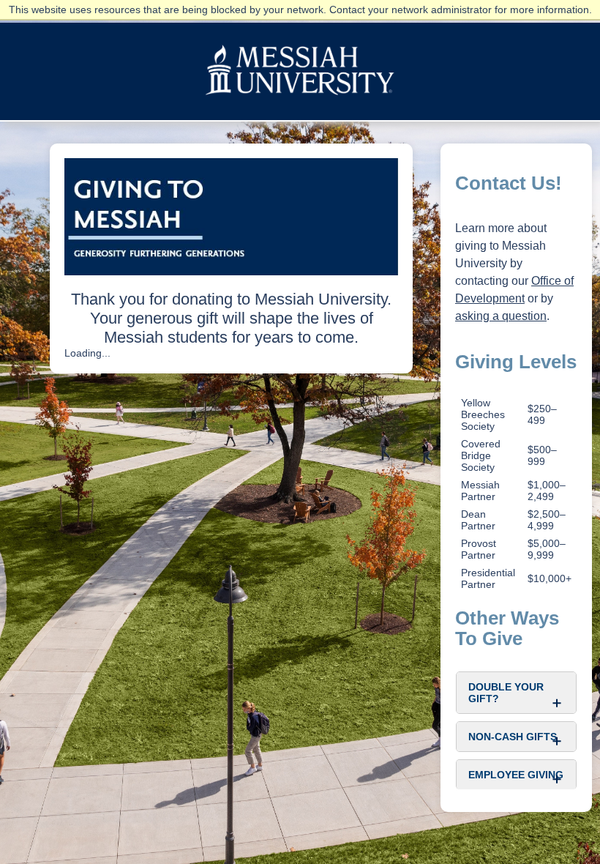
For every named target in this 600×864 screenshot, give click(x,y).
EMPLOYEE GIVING (515, 775)
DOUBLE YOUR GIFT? (506, 692)
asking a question (501, 316)
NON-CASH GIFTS (512, 736)
